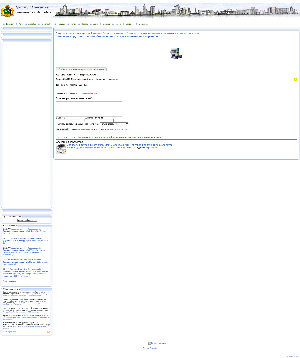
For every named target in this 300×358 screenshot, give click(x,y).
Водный (106, 24)
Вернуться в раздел (109, 137)
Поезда (84, 24)
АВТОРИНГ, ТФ (128, 148)
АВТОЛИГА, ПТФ (112, 148)
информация (151, 148)
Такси (118, 24)
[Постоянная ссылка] (89, 94)
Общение (143, 24)
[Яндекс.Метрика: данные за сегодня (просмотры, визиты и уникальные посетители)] (157, 343)
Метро (73, 24)
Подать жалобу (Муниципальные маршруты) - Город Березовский (26, 294)
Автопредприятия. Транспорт (87, 33)
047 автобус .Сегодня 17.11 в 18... (24, 231)
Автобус (32, 24)
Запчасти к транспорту (114, 33)
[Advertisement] (26, 124)
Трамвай (61, 24)
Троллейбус (46, 24)
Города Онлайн (150, 348)
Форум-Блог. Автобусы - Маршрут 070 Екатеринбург (22, 312)
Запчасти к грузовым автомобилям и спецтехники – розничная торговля (107, 36)
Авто (21, 24)
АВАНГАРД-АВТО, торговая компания (85, 148)
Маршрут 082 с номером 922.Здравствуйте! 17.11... (26, 262)
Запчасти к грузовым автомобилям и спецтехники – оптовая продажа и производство (119, 144)
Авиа (95, 24)
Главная (10, 24)
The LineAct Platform (292, 356)
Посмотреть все (9, 281)
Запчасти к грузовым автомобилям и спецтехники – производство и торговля (163, 33)
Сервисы (130, 24)
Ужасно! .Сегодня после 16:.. (25, 240)
